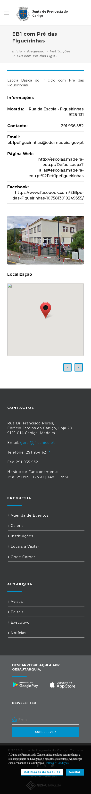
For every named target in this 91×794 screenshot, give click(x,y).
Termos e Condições (57, 763)
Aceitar (75, 772)
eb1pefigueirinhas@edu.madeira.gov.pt (46, 142)
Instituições (60, 51)
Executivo (19, 622)
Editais (16, 612)
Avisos (16, 601)
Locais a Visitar (24, 546)
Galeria (16, 525)
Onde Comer (22, 557)
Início (17, 51)
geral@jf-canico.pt (37, 442)
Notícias (17, 633)
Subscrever (45, 732)
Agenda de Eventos (29, 515)
